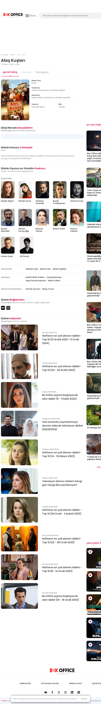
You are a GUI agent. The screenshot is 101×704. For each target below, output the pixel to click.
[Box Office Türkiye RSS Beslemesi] (78, 692)
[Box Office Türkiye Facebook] (52, 692)
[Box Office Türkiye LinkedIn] (72, 692)
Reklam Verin (75, 683)
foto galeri (42, 72)
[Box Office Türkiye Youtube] (45, 692)
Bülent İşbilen (59, 90)
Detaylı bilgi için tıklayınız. (68, 699)
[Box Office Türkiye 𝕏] (59, 692)
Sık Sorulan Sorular (50, 683)
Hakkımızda (25, 683)
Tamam (84, 699)
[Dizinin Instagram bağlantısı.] (8, 308)
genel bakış (10, 72)
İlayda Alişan (37, 97)
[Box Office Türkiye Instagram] (65, 692)
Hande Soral (49, 97)
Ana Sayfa (4, 55)
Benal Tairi (47, 90)
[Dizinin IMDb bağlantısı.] (3, 308)
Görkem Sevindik (62, 97)
